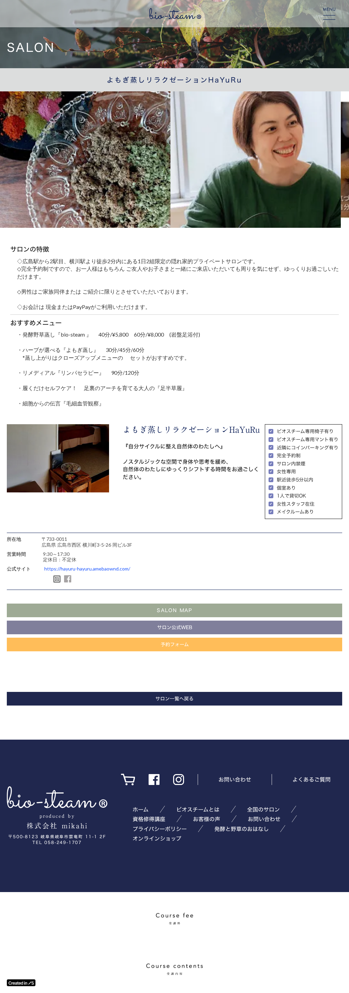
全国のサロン (263, 809)
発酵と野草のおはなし (241, 829)
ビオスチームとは (197, 809)
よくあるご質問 (311, 779)
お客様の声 (206, 819)
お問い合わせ (234, 779)
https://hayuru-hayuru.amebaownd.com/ (87, 569)
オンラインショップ (157, 838)
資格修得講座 (149, 819)
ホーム (141, 809)
